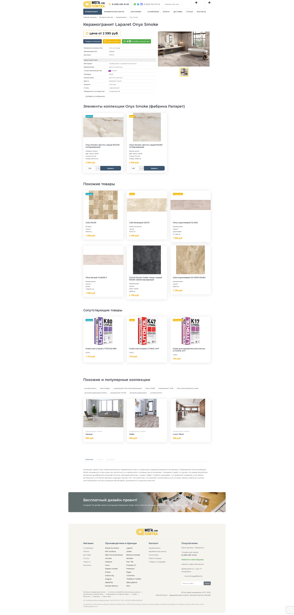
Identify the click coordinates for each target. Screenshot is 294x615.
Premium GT (131, 565)
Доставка (177, 12)
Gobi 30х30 (91, 223)
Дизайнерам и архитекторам (93, 594)
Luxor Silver (178, 434)
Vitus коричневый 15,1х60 (185, 223)
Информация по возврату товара (117, 594)
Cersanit (108, 558)
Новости (86, 562)
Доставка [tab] (110, 459)
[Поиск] (201, 4)
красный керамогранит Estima (96, 393)
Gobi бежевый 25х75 (139, 223)
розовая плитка (156, 393)
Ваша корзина (187, 547)
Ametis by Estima (112, 548)
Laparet (111, 51)
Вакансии (86, 596)
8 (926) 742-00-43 (151, 4)
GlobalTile (109, 582)
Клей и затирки (155, 558)
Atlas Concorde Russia (114, 555)
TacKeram (130, 575)
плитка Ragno (105, 388)
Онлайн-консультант (141, 41)
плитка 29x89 (150, 388)
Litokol (88, 353)
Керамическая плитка (114, 12)
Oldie (131, 434)
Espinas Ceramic (111, 568)
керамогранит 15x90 (165, 388)
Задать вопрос (113, 41)
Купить (110, 168)
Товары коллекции (92, 41)
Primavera (130, 568)
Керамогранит (91, 12)
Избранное (199, 547)
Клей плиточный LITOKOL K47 (144, 349)
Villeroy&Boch (131, 582)
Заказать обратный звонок (192, 564)
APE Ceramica (110, 551)
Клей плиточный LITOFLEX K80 (101, 349)
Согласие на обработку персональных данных (124, 592)
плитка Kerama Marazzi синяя (187, 388)
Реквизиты (96, 596)
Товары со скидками (157, 562)
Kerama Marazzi (111, 586)
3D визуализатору (182, 505)
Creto (107, 565)
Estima (107, 572)
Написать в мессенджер (192, 559)
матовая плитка (90, 388)
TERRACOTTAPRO (133, 579)
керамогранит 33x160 (118, 393)
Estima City (109, 575)
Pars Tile (129, 562)
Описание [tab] (89, 459)
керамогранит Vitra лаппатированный (127, 388)
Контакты (201, 12)
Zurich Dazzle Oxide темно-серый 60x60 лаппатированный (145, 278)
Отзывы (134, 594)
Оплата (166, 12)
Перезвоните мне (172, 4)
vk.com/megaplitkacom (193, 576)
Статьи (189, 12)
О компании (153, 12)
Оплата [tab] (100, 459)
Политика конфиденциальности (94, 592)
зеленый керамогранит (138, 393)
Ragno (128, 572)
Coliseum (108, 562)
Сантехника (136, 12)
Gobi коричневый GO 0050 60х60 (189, 277)
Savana (89, 434)
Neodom (129, 558)
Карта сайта (107, 596)
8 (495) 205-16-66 (120, 4)
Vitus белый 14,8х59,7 (96, 277)
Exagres (108, 579)
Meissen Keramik (133, 555)
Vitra (128, 586)
